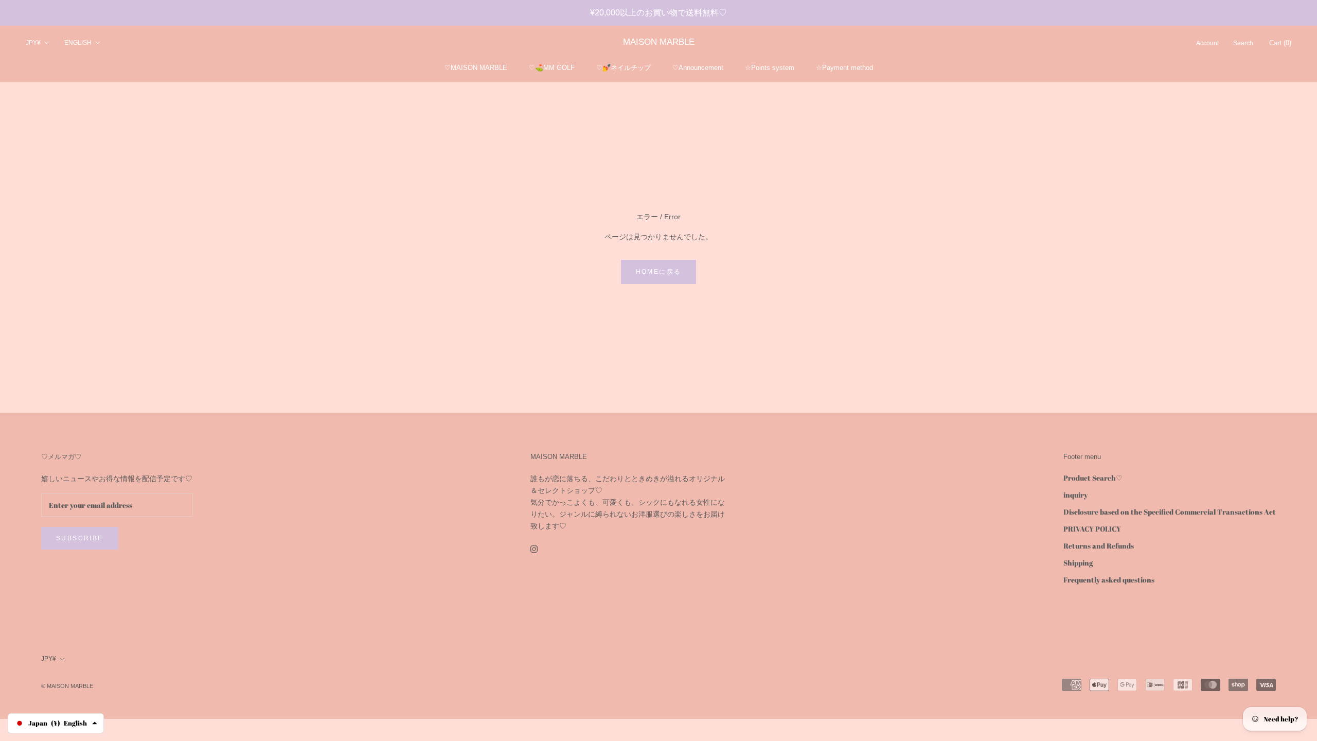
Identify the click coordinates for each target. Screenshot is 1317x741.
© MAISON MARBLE (67, 686)
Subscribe (79, 538)
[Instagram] (534, 548)
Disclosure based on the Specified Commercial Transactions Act (1169, 512)
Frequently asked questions (1108, 580)
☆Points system (769, 68)
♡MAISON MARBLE (475, 68)
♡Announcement (697, 68)
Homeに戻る (659, 271)
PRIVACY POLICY (1092, 529)
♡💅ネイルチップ (623, 68)
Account (1207, 43)
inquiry (1075, 495)
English (78, 42)
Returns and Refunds (1098, 546)
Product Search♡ (1093, 478)
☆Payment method (844, 68)
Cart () (1280, 43)
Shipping (1078, 563)
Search (1243, 43)
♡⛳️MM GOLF (552, 68)
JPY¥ (33, 42)
